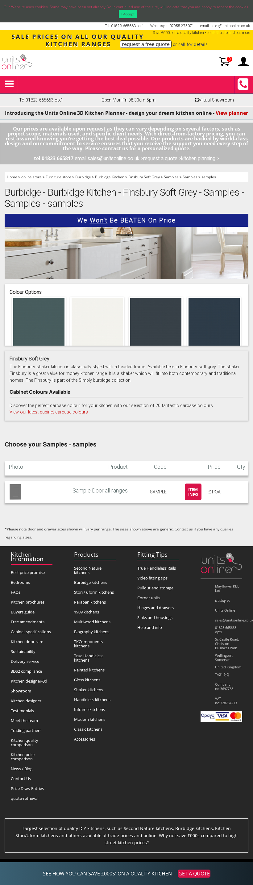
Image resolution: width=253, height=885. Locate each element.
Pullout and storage (155, 588)
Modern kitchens (89, 719)
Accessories (84, 739)
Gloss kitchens (87, 680)
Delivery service (25, 661)
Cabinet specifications (31, 631)
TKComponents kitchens (88, 644)
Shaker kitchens (88, 689)
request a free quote (146, 44)
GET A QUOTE (194, 873)
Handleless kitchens (92, 699)
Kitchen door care (27, 641)
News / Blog (21, 768)
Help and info (149, 627)
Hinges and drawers (155, 607)
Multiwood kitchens (92, 622)
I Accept (128, 14)
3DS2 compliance (26, 671)
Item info (193, 492)
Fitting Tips (152, 554)
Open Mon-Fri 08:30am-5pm (129, 100)
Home (12, 177)
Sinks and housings (154, 617)
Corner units (148, 597)
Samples (171, 177)
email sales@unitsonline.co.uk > (109, 158)
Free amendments (27, 622)
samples (208, 177)
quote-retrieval (24, 798)
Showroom (21, 691)
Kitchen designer (26, 701)
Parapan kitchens (90, 602)
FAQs (15, 592)
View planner (232, 113)
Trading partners (26, 730)
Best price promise (28, 572)
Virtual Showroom (214, 100)
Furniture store (58, 177)
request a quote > (162, 158)
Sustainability (23, 651)
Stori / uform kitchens (94, 592)
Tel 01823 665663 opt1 (41, 100)
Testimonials (22, 710)
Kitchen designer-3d (29, 681)
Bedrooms (20, 582)
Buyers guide (23, 612)
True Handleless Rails (156, 568)
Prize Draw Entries (27, 788)
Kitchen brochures (27, 602)
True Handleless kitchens (88, 658)
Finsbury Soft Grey (144, 177)
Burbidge (83, 177)
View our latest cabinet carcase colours (49, 412)
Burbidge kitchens (90, 582)
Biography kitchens (91, 631)
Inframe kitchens (89, 709)
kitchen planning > (200, 158)
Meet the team (24, 720)
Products (86, 554)
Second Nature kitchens (88, 570)
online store (31, 177)
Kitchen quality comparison (24, 742)
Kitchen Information (27, 556)
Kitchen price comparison (23, 757)
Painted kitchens (89, 670)
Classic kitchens (88, 729)
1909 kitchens (86, 612)
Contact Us (21, 778)
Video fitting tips (152, 578)
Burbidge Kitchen (109, 177)
